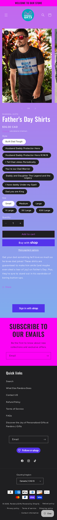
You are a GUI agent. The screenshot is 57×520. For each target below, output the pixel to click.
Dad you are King (14, 191)
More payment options (28, 250)
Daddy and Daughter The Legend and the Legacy (28, 176)
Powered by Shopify (31, 504)
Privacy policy (13, 508)
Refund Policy (13, 402)
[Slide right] (35, 108)
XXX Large (44, 210)
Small (8, 203)
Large (39, 203)
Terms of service (29, 508)
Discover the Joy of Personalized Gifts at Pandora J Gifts (27, 424)
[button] (6, 15)
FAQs (9, 415)
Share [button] (8, 287)
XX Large (26, 210)
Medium (23, 203)
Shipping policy (46, 508)
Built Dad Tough (14, 141)
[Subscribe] (47, 355)
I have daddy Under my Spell (21, 184)
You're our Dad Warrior (17, 169)
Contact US (12, 395)
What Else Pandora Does (18, 388)
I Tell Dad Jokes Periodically (20, 162)
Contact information (30, 513)
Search (10, 381)
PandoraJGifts (16, 504)
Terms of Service (15, 409)
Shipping (5, 131)
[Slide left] (22, 108)
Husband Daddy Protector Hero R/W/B (26, 155)
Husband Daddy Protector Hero (22, 148)
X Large (9, 210)
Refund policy (48, 504)
